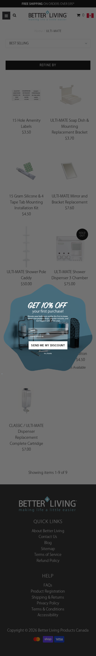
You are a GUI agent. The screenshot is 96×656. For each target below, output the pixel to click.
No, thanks (48, 353)
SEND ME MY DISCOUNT (48, 345)
